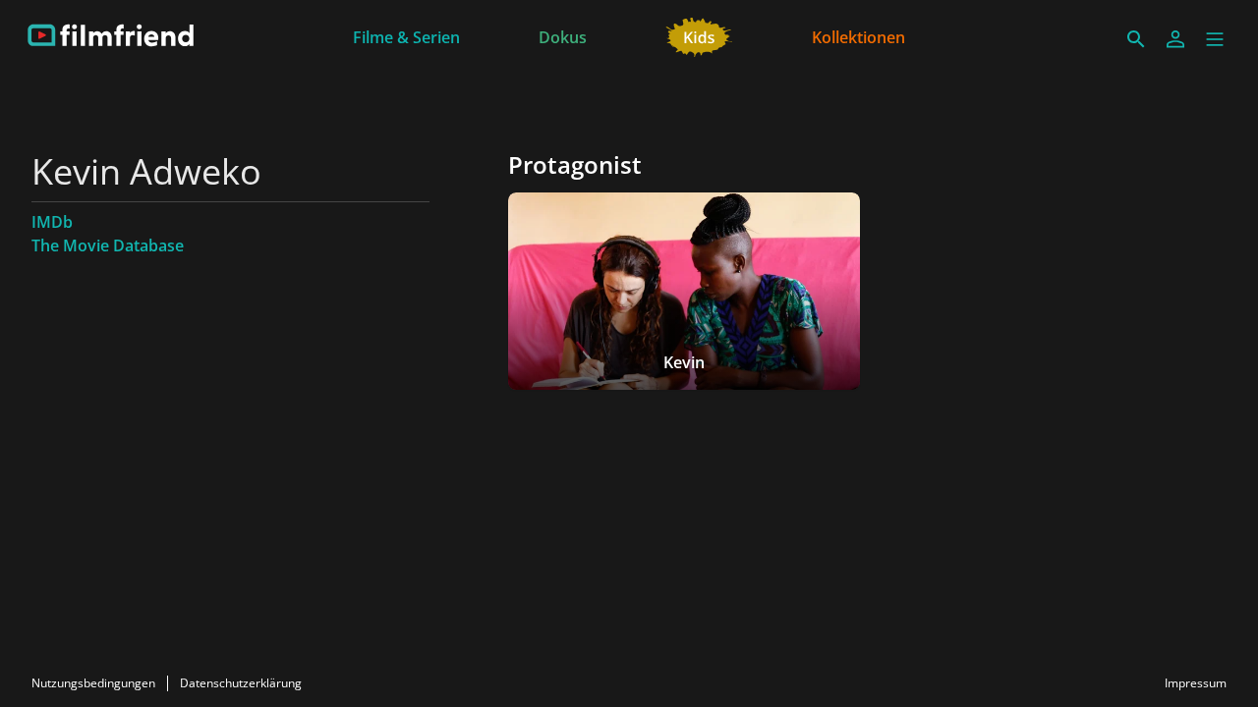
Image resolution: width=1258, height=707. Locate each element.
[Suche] (1136, 39)
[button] (1214, 39)
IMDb (52, 222)
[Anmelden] (1175, 39)
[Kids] (699, 35)
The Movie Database (107, 245)
